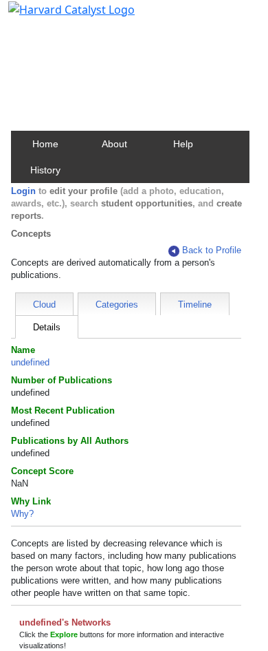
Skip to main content (57, 16)
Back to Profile (211, 250)
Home (45, 143)
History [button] (45, 169)
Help (183, 143)
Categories (117, 304)
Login (23, 191)
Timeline (195, 304)
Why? (22, 514)
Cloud (44, 304)
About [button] (114, 143)
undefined (30, 362)
